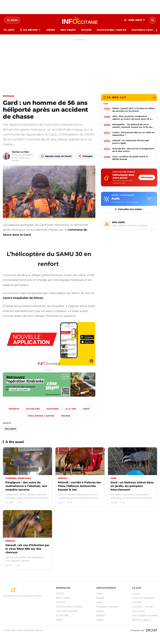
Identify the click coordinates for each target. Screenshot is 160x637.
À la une (70, 409)
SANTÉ (59, 619)
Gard (86, 409)
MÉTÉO (51, 29)
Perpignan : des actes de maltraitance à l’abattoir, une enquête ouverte (26, 486)
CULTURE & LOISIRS (143, 29)
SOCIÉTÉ (86, 29)
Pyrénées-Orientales (107, 606)
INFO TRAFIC (68, 29)
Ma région (30, 30)
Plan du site (138, 611)
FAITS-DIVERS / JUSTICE (111, 29)
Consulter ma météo (131, 209)
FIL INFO (9, 29)
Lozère (99, 611)
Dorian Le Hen (20, 151)
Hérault (100, 597)
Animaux (8, 95)
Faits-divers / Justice (41, 416)
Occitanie (52, 409)
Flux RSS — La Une (142, 606)
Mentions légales (141, 619)
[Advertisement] (80, 64)
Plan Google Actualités (144, 615)
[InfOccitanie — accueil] (80, 20)
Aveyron (100, 615)
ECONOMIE (62, 615)
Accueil (136, 593)
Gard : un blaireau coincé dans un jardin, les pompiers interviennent (132, 486)
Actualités (33, 409)
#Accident (10, 428)
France (65, 416)
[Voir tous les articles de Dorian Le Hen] (6, 156)
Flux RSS (137, 602)
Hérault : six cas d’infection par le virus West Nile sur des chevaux (27, 549)
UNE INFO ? (134, 20)
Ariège (99, 619)
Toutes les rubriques (143, 597)
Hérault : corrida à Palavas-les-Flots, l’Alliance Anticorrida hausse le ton (80, 486)
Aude (99, 602)
